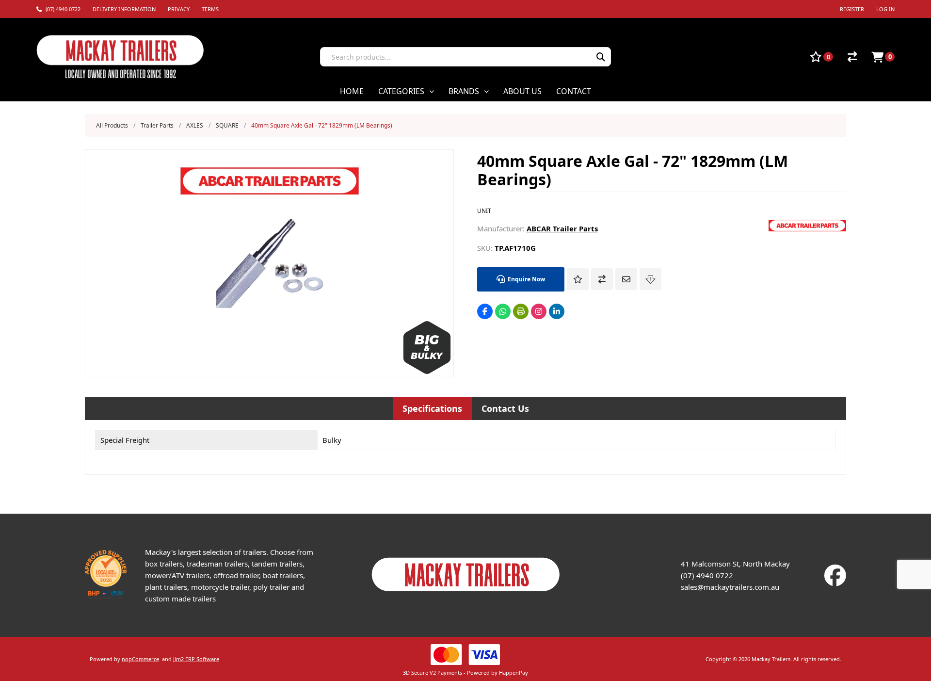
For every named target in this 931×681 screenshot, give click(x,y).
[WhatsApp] (503, 311)
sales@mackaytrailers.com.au (730, 587)
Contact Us (505, 408)
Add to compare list (602, 279)
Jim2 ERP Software (196, 659)
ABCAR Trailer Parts (562, 228)
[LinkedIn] (556, 311)
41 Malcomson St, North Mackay (735, 563)
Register (852, 9)
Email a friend (626, 279)
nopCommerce (140, 659)
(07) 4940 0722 (707, 575)
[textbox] (452, 56)
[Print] (521, 311)
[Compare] (852, 56)
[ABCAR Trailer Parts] (807, 228)
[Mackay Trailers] (466, 594)
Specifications (432, 408)
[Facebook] (485, 311)
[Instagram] (538, 311)
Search (600, 57)
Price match (650, 279)
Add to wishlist (578, 279)
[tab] (432, 408)
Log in (885, 9)
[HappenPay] (465, 654)
